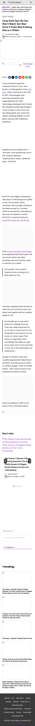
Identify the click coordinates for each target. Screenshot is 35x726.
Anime (27, 698)
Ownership (27, 712)
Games (16, 702)
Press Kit (27, 709)
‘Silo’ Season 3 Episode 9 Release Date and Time (17, 638)
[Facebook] (9, 77)
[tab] (13, 486)
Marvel (7, 698)
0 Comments (27, 37)
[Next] (29, 461)
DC (13, 698)
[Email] (29, 77)
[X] (12, 77)
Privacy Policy (9, 712)
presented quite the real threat (15, 220)
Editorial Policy (17, 705)
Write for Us (25, 702)
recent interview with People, (19, 251)
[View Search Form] (31, 2)
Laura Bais (13, 474)
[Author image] (3, 34)
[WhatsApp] (26, 77)
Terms (18, 712)
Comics (8, 702)
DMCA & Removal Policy (13, 709)
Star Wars (20, 698)
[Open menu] (4, 2)
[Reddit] (23, 77)
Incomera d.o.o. (17, 723)
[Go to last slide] (5, 461)
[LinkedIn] (16, 77)
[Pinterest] (19, 77)
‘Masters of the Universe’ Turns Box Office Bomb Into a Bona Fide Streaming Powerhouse (17, 660)
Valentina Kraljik (12, 34)
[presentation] (17, 446)
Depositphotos (17, 716)
